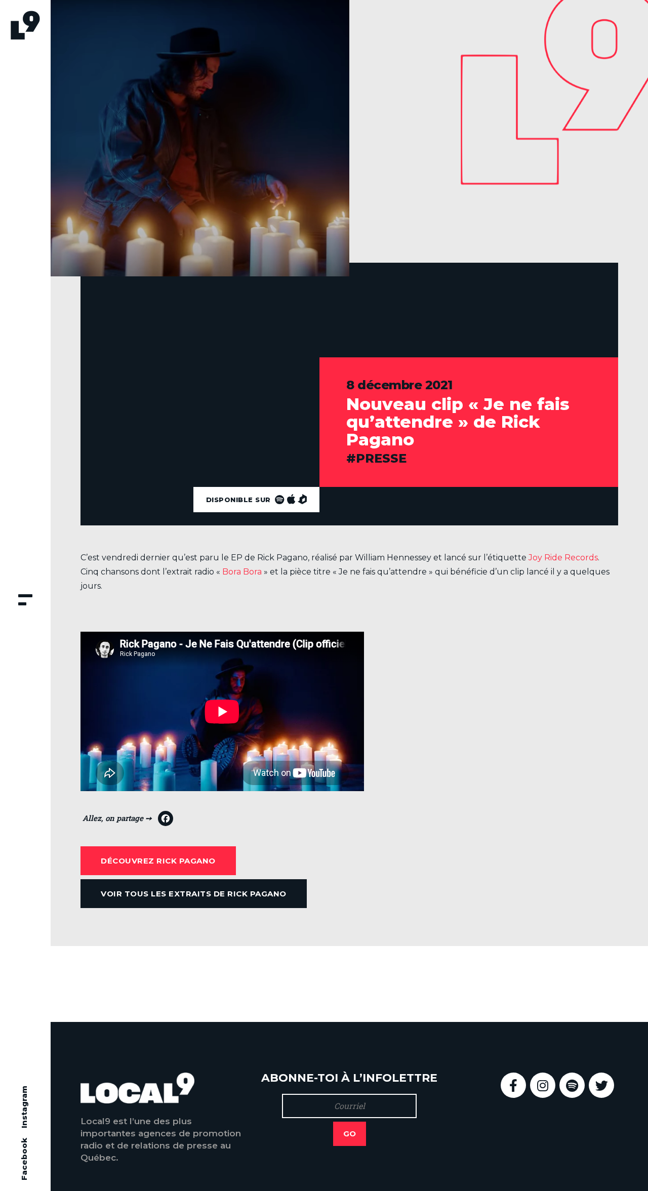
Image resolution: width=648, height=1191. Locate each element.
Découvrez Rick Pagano (158, 861)
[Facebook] (127, 821)
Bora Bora (242, 572)
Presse (381, 458)
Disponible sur (239, 500)
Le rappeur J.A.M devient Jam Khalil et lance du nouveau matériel (497, 984)
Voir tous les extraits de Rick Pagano (194, 893)
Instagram (24, 1107)
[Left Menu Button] (25, 601)
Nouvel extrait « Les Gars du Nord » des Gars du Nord (197, 984)
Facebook (24, 1159)
